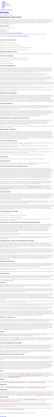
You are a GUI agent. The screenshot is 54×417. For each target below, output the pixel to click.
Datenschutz (4, 12)
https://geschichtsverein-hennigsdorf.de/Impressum (18, 35)
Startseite (5, 14)
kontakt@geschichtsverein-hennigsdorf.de (14, 33)
